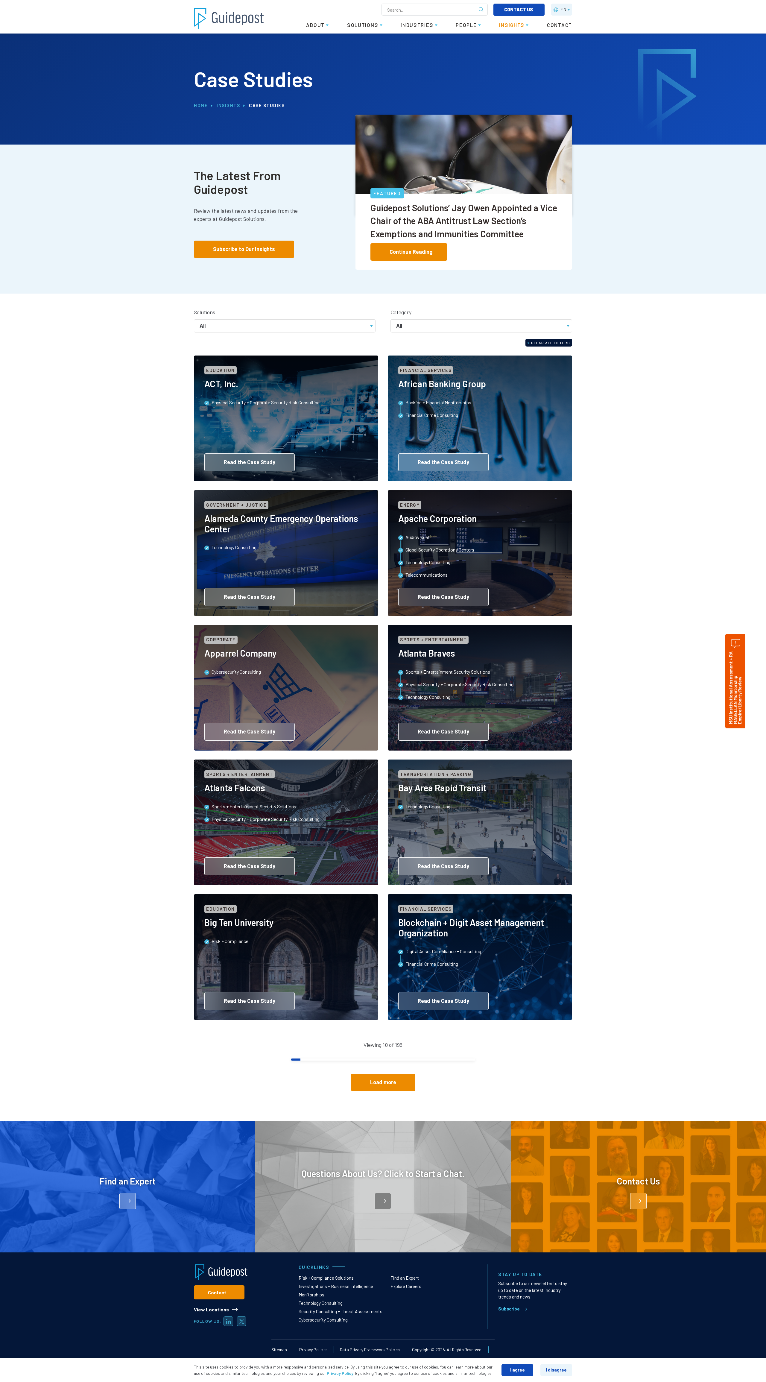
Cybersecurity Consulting (323, 1319)
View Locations (211, 1309)
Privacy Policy (340, 1373)
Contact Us (519, 9)
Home (201, 105)
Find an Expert (404, 1278)
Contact (217, 1292)
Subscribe (509, 1308)
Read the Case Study (249, 462)
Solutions (204, 312)
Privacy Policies (313, 1349)
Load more (383, 1082)
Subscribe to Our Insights (244, 249)
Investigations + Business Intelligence (336, 1286)
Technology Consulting (321, 1303)
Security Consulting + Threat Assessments (340, 1311)
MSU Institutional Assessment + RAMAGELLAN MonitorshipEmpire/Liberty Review (735, 687)
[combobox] (285, 325)
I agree (517, 1369)
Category (400, 312)
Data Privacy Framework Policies (370, 1349)
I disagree (556, 1369)
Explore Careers (405, 1286)
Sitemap (279, 1349)
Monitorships (311, 1294)
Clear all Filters (549, 343)
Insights (228, 105)
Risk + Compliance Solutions (326, 1278)
